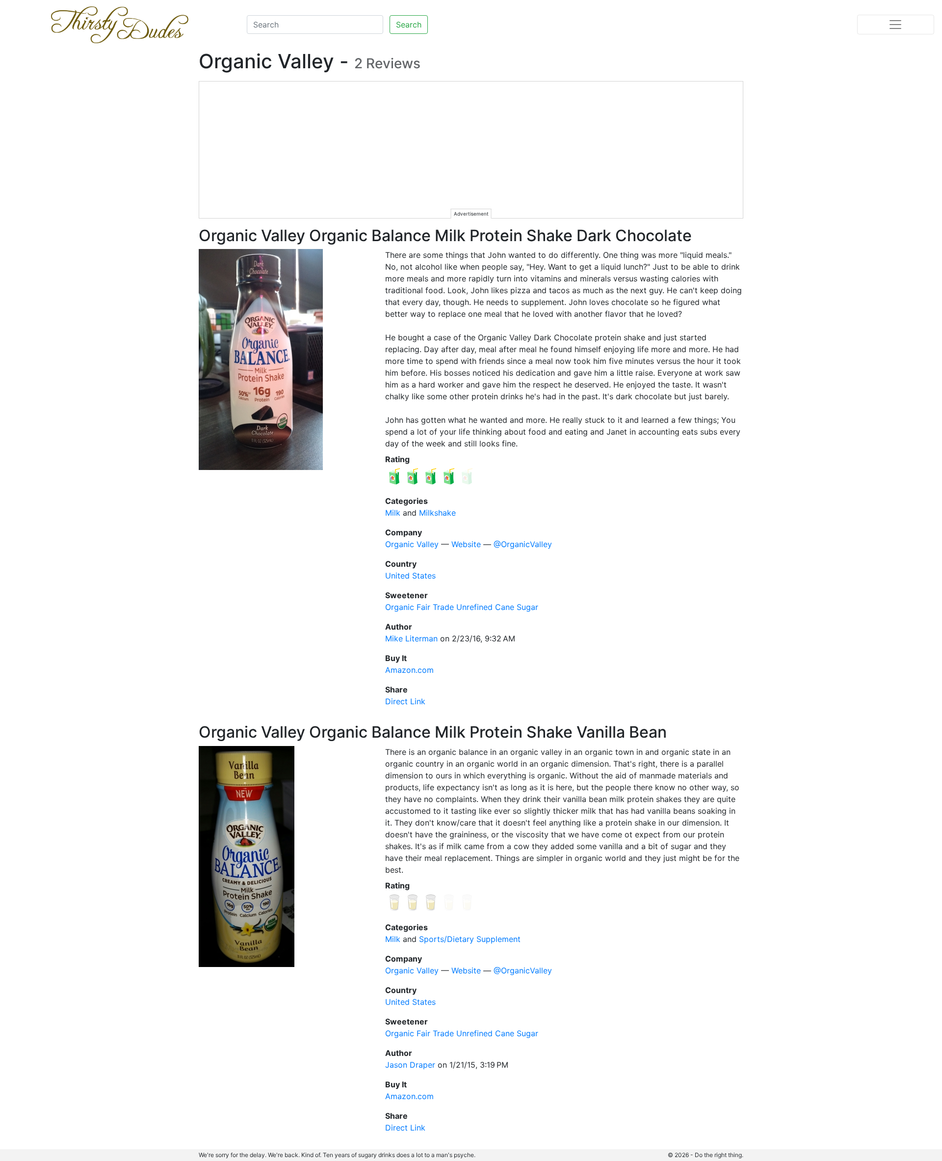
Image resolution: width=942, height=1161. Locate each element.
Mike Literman (411, 638)
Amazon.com (409, 670)
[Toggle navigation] (895, 24)
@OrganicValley (523, 544)
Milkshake (437, 513)
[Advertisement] (471, 150)
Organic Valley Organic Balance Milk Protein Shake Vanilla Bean (433, 732)
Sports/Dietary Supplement (470, 939)
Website (466, 544)
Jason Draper (410, 1065)
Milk (392, 513)
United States (410, 575)
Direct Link (405, 701)
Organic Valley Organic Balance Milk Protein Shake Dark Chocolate (445, 235)
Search (408, 24)
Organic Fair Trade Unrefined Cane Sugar (461, 607)
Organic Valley (412, 544)
